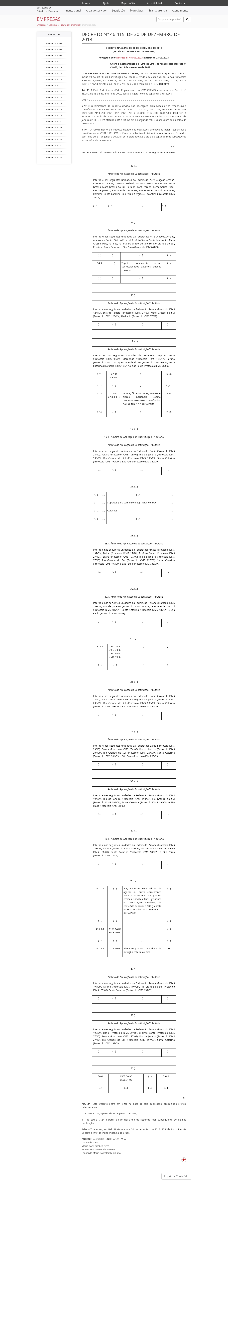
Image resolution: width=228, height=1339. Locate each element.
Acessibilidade (155, 3)
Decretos (75, 24)
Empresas (41, 24)
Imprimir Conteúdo (176, 1176)
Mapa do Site (128, 3)
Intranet (86, 3)
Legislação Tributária (59, 24)
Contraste (180, 3)
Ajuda (106, 3)
